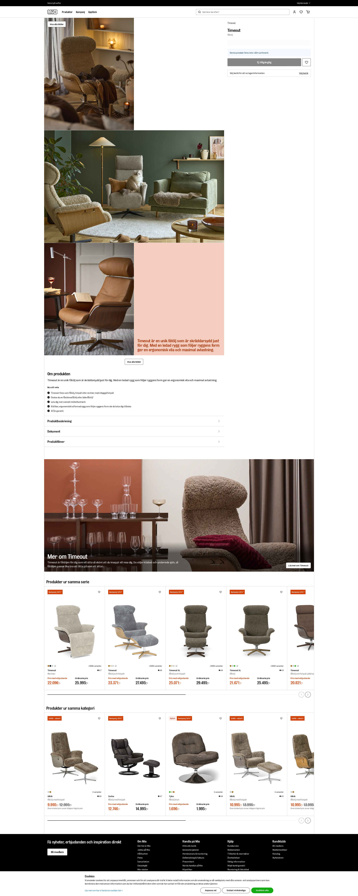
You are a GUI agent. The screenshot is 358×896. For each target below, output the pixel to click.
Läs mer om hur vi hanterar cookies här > (104, 890)
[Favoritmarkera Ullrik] (99, 718)
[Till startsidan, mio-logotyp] (52, 12)
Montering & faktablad (238, 869)
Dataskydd (142, 865)
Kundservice (233, 845)
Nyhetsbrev (277, 857)
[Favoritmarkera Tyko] (220, 718)
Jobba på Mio (143, 849)
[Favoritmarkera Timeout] (306, 62)
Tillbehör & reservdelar (238, 853)
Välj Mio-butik (302, 3)
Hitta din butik (189, 845)
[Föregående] (301, 694)
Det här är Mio (144, 845)
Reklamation (233, 849)
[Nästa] (308, 694)
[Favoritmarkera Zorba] (160, 718)
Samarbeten (143, 861)
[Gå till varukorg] (308, 12)
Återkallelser (233, 857)
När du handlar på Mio (192, 865)
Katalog (276, 853)
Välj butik (303, 73)
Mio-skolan (142, 869)
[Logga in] (294, 12)
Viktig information (236, 861)
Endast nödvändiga (236, 890)
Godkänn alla (262, 890)
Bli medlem (57, 852)
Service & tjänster (190, 849)
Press (140, 857)
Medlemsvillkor (279, 849)
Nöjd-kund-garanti (236, 865)
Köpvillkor (187, 869)
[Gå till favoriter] (301, 12)
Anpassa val (210, 890)
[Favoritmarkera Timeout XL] (220, 592)
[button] (89, 74)
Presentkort (188, 861)
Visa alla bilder (57, 24)
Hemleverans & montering (194, 853)
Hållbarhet (142, 853)
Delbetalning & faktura (193, 857)
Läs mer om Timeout (298, 565)
